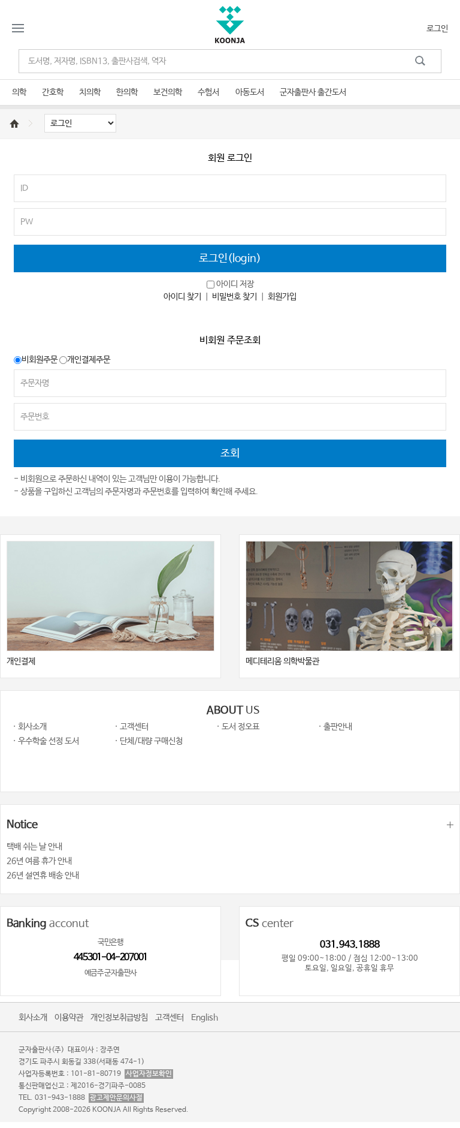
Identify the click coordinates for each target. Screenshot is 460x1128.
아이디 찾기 (182, 297)
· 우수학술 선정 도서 (46, 741)
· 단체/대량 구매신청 (148, 741)
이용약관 (69, 1017)
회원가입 (282, 297)
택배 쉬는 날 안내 (34, 847)
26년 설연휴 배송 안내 (43, 875)
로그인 (437, 29)
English (204, 1017)
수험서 (208, 92)
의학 (19, 92)
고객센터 (169, 1017)
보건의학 (167, 92)
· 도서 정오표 (237, 727)
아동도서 (249, 92)
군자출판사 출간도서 (313, 92)
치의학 (90, 92)
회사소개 (33, 1017)
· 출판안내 (335, 727)
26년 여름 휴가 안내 (39, 861)
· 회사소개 (30, 727)
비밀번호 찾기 (234, 297)
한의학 (127, 92)
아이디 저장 (235, 284)
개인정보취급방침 (119, 1017)
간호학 (52, 92)
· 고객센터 (131, 727)
